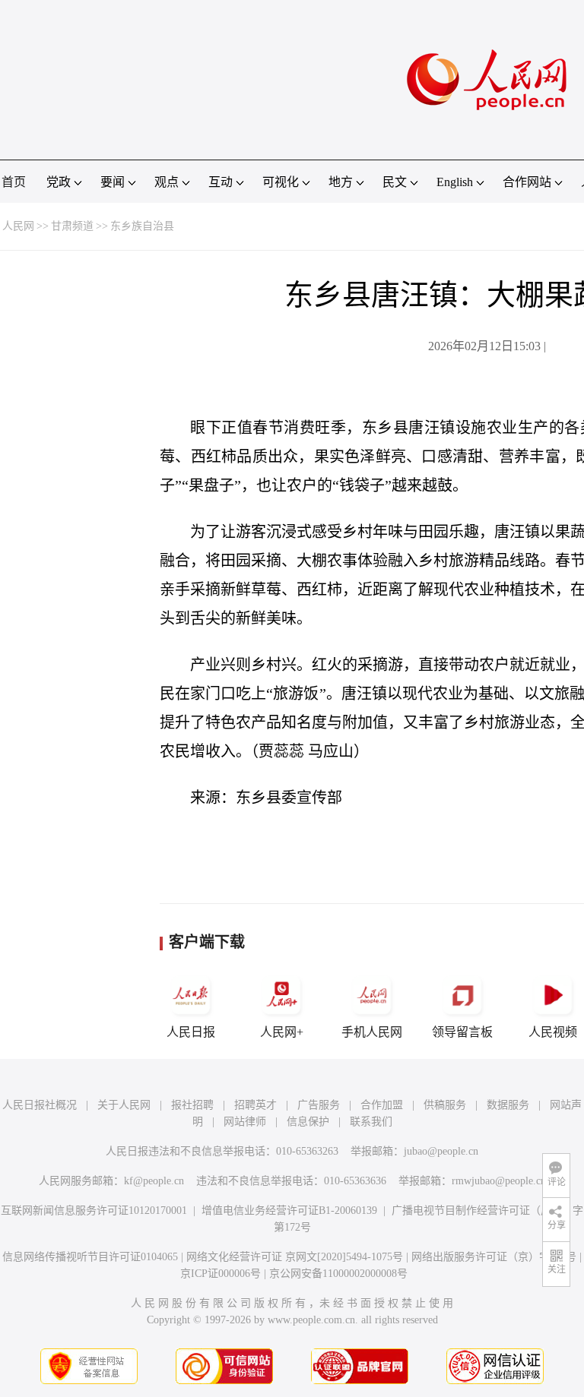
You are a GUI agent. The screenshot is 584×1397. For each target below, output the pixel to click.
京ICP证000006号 (220, 1273)
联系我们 (371, 1121)
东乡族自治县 (142, 226)
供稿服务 (445, 1105)
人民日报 (191, 1032)
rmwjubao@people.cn (499, 1181)
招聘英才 (255, 1105)
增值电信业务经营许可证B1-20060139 (289, 1210)
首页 (14, 181)
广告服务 (318, 1105)
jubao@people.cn (441, 1151)
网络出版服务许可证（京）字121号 (493, 1257)
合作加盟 (381, 1105)
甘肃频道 (72, 226)
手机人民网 (371, 1032)
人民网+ (281, 1032)
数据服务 (508, 1105)
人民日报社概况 (39, 1105)
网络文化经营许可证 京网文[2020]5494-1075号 (294, 1257)
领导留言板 (462, 1032)
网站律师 (245, 1121)
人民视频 (552, 1032)
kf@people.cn (154, 1181)
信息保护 (308, 1121)
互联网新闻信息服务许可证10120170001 (94, 1210)
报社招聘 (192, 1105)
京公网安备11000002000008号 (338, 1273)
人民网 (18, 226)
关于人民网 (124, 1105)
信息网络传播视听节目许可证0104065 (90, 1257)
